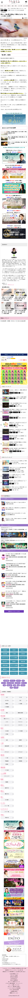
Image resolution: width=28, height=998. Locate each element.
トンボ (26, 463)
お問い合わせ (22, 971)
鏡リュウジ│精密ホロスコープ (14, 981)
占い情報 (22, 463)
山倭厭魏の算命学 (14, 991)
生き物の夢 (4, 12)
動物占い (24, 398)
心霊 (17, 483)
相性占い (11, 412)
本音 (7, 586)
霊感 (15, 483)
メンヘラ (19, 477)
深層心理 (16, 477)
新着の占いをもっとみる (14, 611)
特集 (16, 417)
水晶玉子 (18, 680)
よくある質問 (16, 971)
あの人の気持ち (15, 412)
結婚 (12, 5)
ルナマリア (8, 576)
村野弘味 (23, 685)
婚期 (18, 685)
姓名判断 (11, 451)
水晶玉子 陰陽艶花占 (14, 980)
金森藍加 (14, 257)
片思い (16, 5)
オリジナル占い (16, 594)
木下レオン (12, 680)
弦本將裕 (21, 398)
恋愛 (21, 412)
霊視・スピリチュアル (13, 566)
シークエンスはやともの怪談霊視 (14, 988)
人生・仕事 (20, 5)
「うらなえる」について (6, 968)
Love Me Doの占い (14, 978)
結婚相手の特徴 (9, 605)
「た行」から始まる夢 (20, 10)
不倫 (4, 685)
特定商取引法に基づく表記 (21, 968)
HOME (2, 5)
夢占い (2, 10)
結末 (7, 558)
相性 (19, 432)
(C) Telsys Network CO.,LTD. (14, 995)
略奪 (11, 687)
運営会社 (4, 971)
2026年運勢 (6, 680)
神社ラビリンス (11, 284)
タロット (11, 394)
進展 (10, 413)
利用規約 (13, 968)
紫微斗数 (22, 438)
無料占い (9, 5)
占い (14, 398)
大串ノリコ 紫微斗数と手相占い (14, 986)
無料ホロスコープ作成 (13, 416)
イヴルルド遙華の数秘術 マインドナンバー (14, 983)
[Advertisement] (14, 337)
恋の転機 (10, 586)
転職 (14, 685)
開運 (9, 10)
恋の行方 (14, 586)
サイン (13, 10)
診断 (10, 477)
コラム (5, 5)
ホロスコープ (24, 417)
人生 (22, 425)
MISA (7, 566)
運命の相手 (9, 685)
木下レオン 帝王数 (14, 975)
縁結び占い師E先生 (9, 594)
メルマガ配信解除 (10, 971)
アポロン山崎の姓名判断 (14, 989)
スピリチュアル (15, 463)
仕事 (16, 425)
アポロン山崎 (8, 584)
